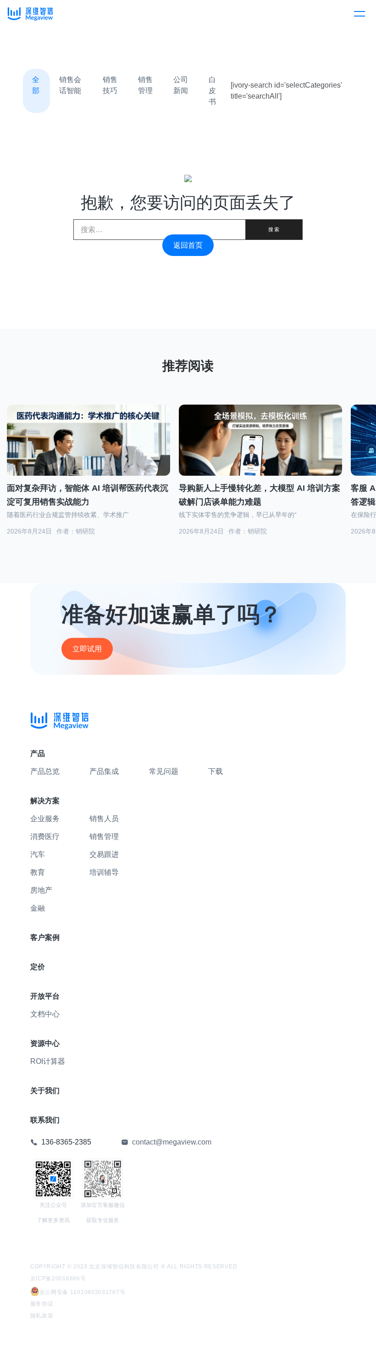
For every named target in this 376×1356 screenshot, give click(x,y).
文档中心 (45, 1014)
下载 (215, 771)
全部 (35, 85)
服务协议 (42, 1303)
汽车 (37, 854)
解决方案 (45, 801)
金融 (37, 908)
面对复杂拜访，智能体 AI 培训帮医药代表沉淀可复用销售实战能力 (87, 495)
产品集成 (104, 771)
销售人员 (104, 818)
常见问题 (163, 771)
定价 (37, 967)
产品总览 (45, 771)
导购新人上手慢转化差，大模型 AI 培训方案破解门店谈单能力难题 (259, 495)
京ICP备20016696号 (58, 1278)
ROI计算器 (47, 1061)
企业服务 (45, 818)
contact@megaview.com (171, 1142)
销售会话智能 (70, 85)
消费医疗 (45, 836)
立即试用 (87, 648)
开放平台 (45, 996)
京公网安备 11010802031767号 (82, 1292)
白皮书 (212, 91)
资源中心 (45, 1043)
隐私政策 (42, 1315)
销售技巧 (110, 85)
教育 (37, 872)
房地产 (41, 890)
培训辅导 (104, 872)
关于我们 (45, 1091)
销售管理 (145, 85)
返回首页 (188, 245)
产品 (37, 753)
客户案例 (45, 937)
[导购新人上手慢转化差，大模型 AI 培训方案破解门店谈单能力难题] (260, 451)
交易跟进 (104, 854)
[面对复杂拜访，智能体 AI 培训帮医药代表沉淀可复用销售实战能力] (88, 451)
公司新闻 (180, 85)
